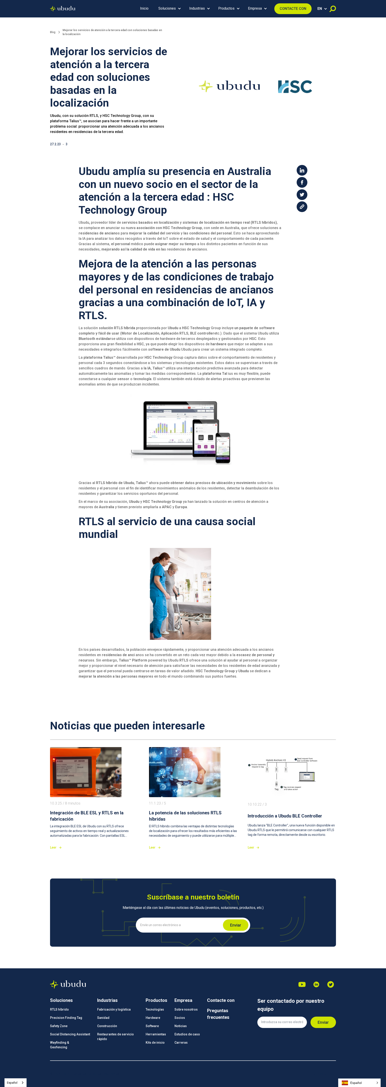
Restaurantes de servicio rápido (115, 1036)
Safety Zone (58, 1026)
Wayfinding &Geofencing (59, 1045)
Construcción (107, 1026)
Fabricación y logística (114, 1009)
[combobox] (15, 1082)
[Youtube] (302, 984)
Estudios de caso (187, 1034)
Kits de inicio (155, 1042)
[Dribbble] (316, 984)
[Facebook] (330, 984)
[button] (169, 8)
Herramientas (156, 1034)
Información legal (323, 1074)
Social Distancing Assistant (70, 1034)
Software (152, 1026)
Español (12, 1082)
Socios (179, 1018)
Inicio (144, 8)
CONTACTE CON (293, 8)
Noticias (180, 1026)
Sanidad (103, 1018)
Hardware (153, 1018)
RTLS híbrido (59, 1009)
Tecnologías (155, 1009)
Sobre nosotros (186, 1009)
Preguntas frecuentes (218, 1014)
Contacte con (221, 1000)
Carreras (181, 1042)
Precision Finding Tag (66, 1018)
